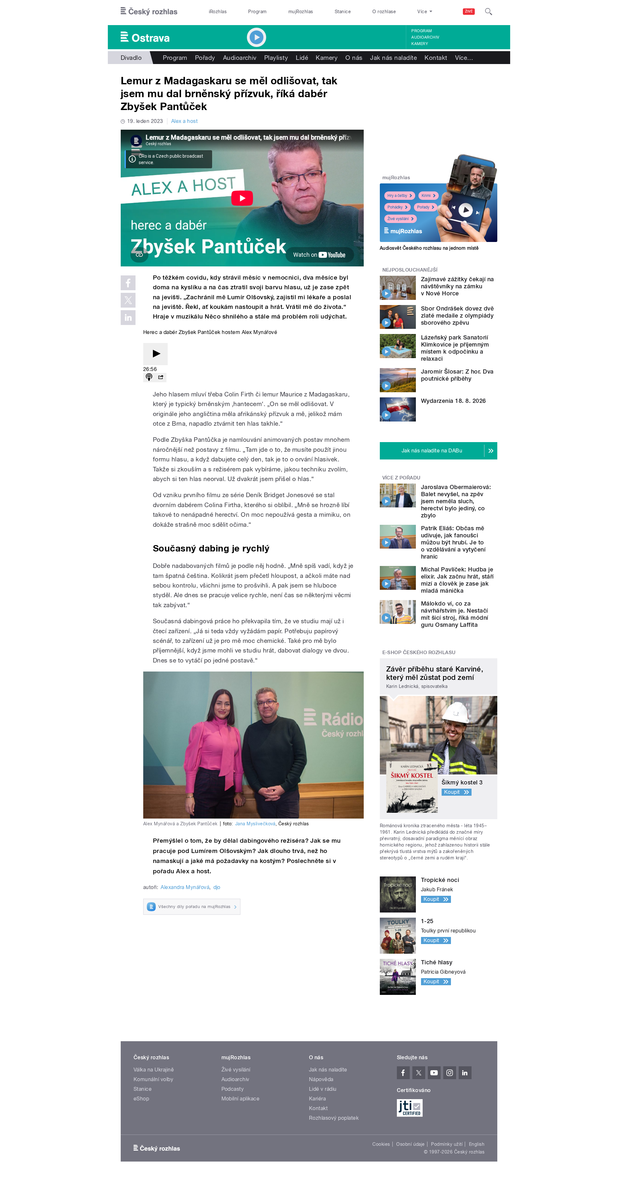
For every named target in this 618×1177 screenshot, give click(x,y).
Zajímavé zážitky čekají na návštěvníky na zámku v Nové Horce (457, 286)
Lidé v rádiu (323, 1089)
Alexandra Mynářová (185, 887)
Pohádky (395, 207)
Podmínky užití (447, 1144)
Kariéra (317, 1099)
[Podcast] (149, 377)
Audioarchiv (425, 37)
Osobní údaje (410, 1144)
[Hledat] (488, 11)
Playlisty (276, 57)
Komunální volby (153, 1079)
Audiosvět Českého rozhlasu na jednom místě (429, 248)
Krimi (426, 195)
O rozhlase (384, 11)
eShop (141, 1099)
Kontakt (436, 57)
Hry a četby (397, 195)
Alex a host (184, 121)
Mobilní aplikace (240, 1099)
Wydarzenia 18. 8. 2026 (453, 400)
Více (464, 57)
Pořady (205, 57)
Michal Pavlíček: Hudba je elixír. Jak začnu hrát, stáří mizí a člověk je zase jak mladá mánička (457, 580)
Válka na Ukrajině (154, 1070)
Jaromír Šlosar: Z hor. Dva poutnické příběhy (457, 375)
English (476, 1144)
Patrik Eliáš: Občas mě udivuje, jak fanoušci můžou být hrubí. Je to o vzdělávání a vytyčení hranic (453, 542)
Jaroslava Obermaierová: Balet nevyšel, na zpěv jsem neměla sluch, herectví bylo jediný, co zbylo (456, 501)
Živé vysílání (398, 219)
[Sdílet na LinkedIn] (128, 317)
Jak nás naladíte (393, 57)
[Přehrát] (155, 354)
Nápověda (321, 1079)
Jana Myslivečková (255, 823)
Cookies (381, 1144)
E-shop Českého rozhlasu (419, 652)
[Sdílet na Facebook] (128, 282)
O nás (353, 57)
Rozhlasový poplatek (334, 1118)
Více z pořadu (401, 478)
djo (216, 887)
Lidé (302, 57)
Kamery (419, 44)
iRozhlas (218, 11)
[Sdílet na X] (128, 300)
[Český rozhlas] (149, 11)
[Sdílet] (160, 377)
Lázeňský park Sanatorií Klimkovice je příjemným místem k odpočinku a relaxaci (455, 348)
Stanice (343, 11)
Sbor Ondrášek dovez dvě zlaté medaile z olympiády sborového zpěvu (457, 315)
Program (257, 11)
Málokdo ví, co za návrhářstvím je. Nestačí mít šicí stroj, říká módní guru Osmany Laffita (454, 614)
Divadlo (131, 57)
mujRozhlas (300, 11)
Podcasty (232, 1089)
